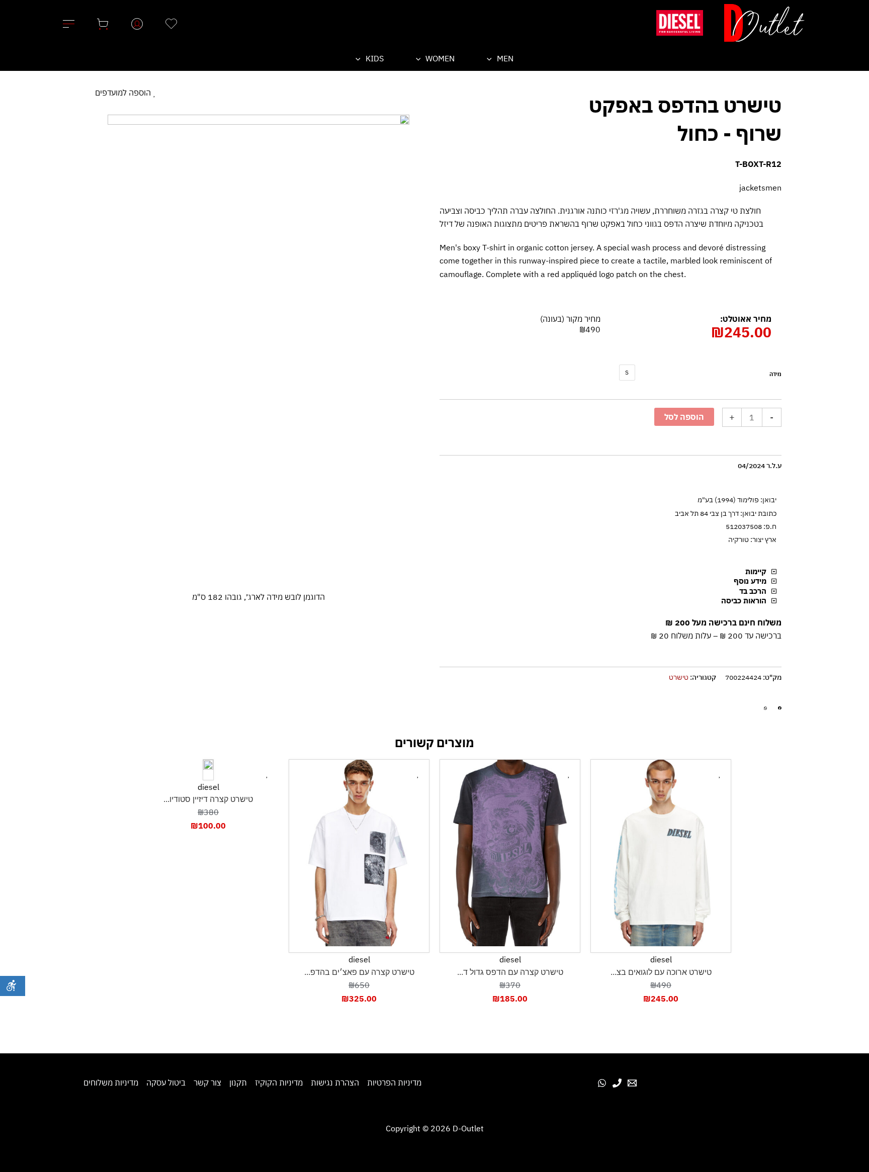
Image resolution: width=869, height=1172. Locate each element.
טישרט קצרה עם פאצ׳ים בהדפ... (359, 972)
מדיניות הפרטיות (394, 1082)
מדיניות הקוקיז (279, 1082)
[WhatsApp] (601, 1083)
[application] (492, 58)
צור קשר (207, 1082)
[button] (779, 708)
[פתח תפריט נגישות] (12, 986)
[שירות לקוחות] (632, 1083)
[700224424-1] (258, 340)
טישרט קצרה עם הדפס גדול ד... (510, 972)
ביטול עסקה (166, 1082)
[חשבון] (137, 22)
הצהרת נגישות (335, 1082)
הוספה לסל (684, 417)
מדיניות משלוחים (110, 1082)
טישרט (678, 677)
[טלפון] (617, 1083)
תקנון (238, 1082)
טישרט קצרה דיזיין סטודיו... (208, 799)
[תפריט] (68, 22)
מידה (775, 374)
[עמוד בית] (764, 23)
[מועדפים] (171, 22)
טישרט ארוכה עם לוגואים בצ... (661, 972)
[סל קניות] (103, 22)
